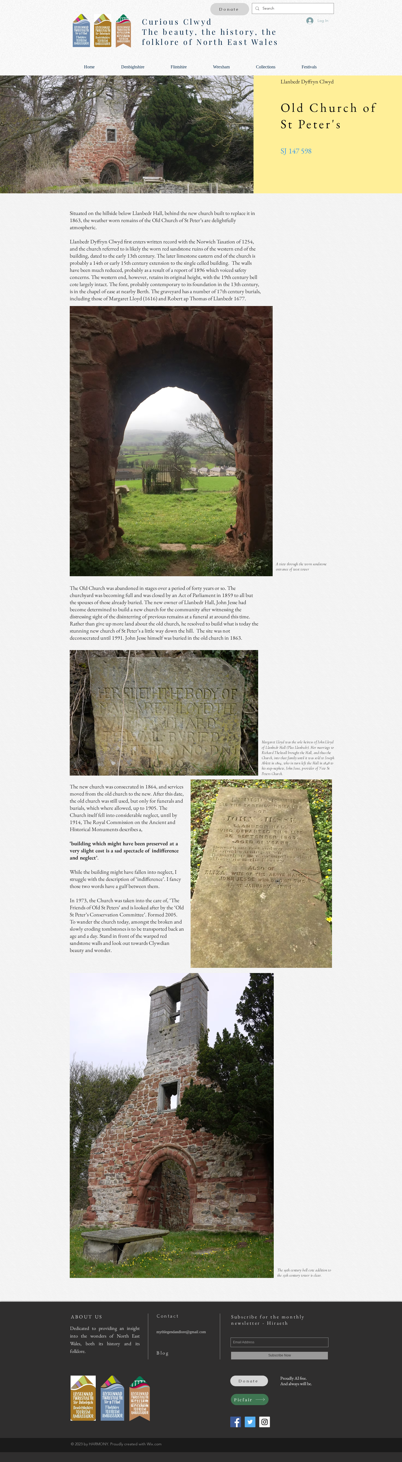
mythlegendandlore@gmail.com (181, 1332)
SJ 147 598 (296, 151)
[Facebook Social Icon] (235, 1422)
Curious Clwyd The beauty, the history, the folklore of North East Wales (210, 31)
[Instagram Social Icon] (264, 1422)
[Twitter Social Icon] (250, 1422)
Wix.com (154, 1443)
